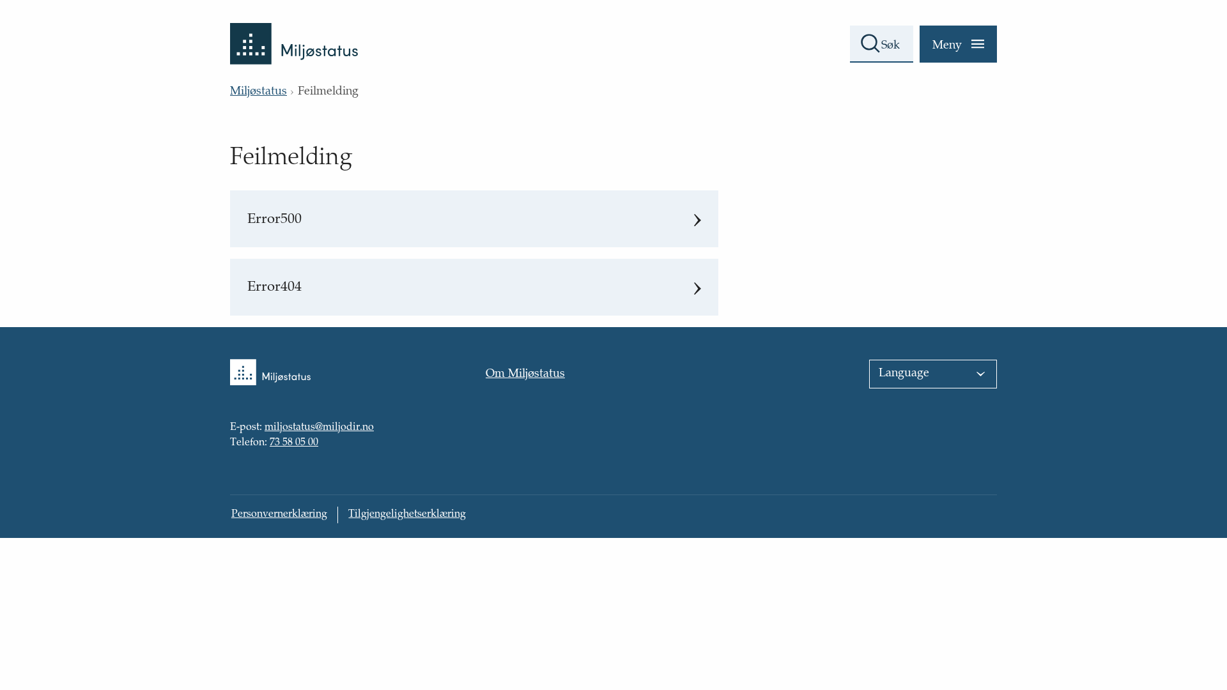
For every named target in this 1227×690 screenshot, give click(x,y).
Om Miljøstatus (525, 374)
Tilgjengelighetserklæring (407, 514)
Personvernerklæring (279, 514)
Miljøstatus (258, 92)
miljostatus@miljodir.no (319, 429)
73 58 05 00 (294, 443)
